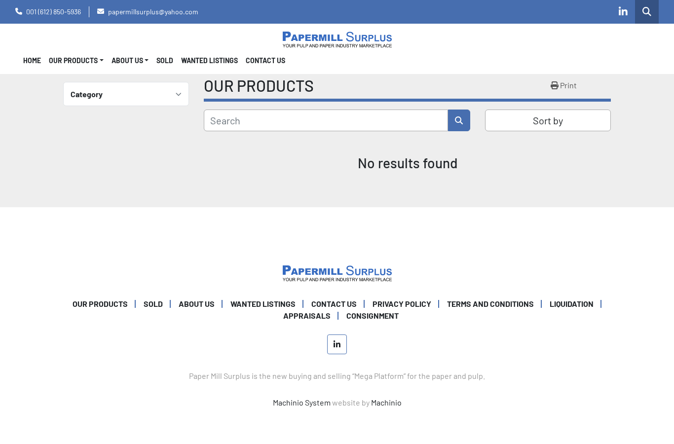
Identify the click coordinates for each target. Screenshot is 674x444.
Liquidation (572, 303)
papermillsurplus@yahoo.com (153, 11)
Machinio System (302, 402)
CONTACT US (265, 60)
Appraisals (307, 315)
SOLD (164, 60)
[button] (76, 60)
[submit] (459, 120)
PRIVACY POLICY (402, 303)
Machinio (386, 402)
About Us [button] (127, 60)
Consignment (372, 315)
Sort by (548, 120)
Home (32, 60)
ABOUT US (197, 303)
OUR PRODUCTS (73, 60)
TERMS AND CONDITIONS (490, 303)
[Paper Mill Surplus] (337, 272)
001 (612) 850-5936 (53, 11)
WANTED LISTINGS (209, 60)
